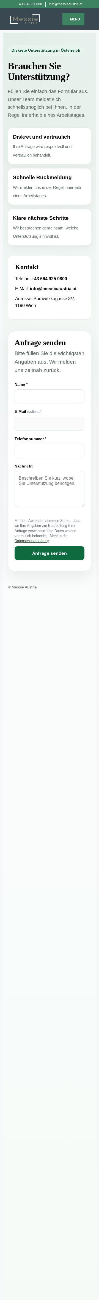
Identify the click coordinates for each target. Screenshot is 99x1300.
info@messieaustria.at (65, 4)
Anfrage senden (49, 553)
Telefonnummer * (30, 439)
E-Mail (28, 411)
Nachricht (24, 466)
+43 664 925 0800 (49, 278)
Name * (21, 384)
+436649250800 (29, 4)
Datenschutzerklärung (32, 541)
